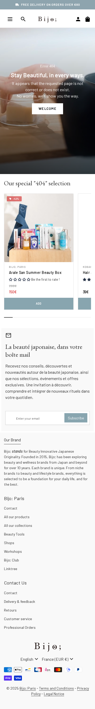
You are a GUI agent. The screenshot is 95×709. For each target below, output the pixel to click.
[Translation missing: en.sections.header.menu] (10, 19)
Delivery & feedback (19, 601)
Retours (10, 610)
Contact (10, 508)
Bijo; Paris (17, 266)
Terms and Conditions (56, 688)
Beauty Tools (14, 534)
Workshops (13, 551)
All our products (17, 517)
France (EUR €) (58, 659)
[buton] (30, 659)
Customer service (18, 618)
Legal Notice (54, 693)
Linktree (10, 568)
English (30, 659)
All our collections (18, 525)
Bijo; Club (11, 560)
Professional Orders (20, 627)
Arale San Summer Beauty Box (35, 272)
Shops (9, 542)
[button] (19, 279)
